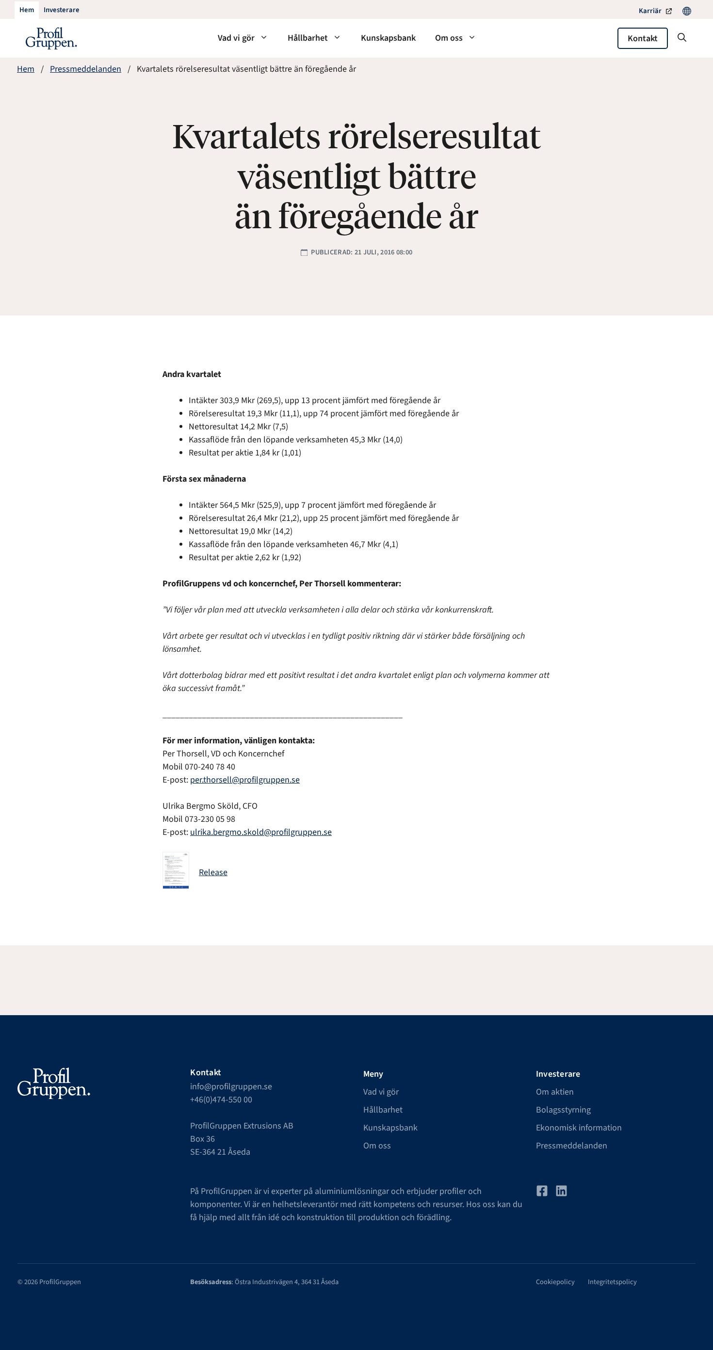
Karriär (650, 11)
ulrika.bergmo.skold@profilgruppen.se (261, 832)
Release (213, 872)
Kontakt (643, 38)
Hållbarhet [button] (308, 38)
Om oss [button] (449, 38)
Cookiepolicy (555, 1282)
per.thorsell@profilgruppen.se (245, 780)
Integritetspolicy (612, 1282)
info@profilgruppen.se (231, 1087)
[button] (682, 38)
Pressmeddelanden (85, 69)
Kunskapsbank (388, 38)
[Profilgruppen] (51, 38)
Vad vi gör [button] (236, 38)
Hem (25, 69)
